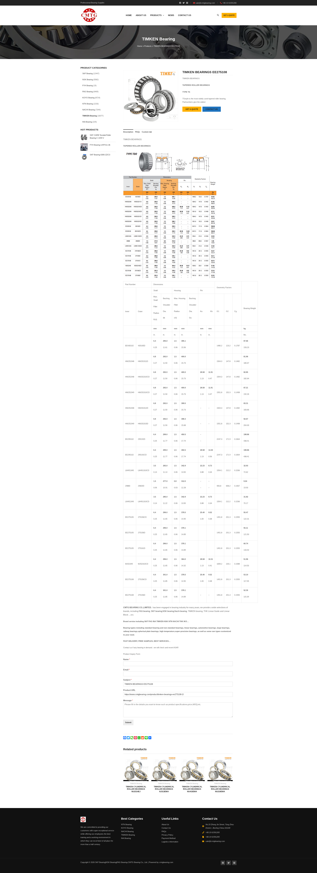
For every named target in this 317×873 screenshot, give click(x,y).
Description (128, 132)
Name (126, 659)
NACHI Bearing (88, 110)
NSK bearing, (168, 611)
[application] (163, 15)
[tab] (128, 132)
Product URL (129, 690)
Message (128, 700)
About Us (165, 824)
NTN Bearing (87, 104)
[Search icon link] (218, 15)
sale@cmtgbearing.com (215, 841)
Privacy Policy (167, 835)
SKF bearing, (157, 611)
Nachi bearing (180, 611)
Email (126, 670)
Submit (128, 722)
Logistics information (170, 842)
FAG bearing (144, 611)
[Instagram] (187, 3)
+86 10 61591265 (213, 832)
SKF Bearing (87, 73)
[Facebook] (180, 3)
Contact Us (166, 828)
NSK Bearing (87, 79)
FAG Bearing (87, 92)
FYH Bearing (87, 85)
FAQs (137, 132)
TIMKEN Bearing (89, 116)
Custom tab (147, 132)
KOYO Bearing (88, 98)
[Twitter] (184, 3)
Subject (127, 680)
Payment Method (168, 838)
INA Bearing (87, 122)
